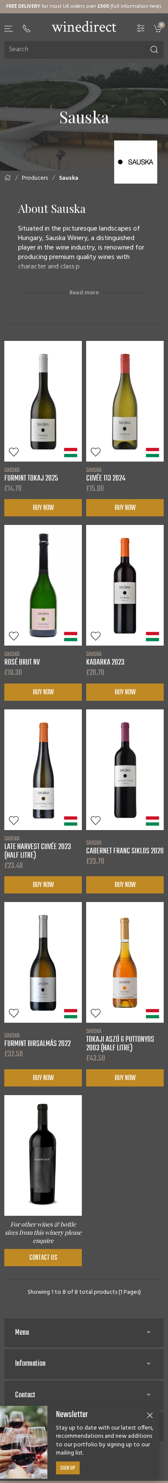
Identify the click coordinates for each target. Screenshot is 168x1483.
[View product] (43, 401)
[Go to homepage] (84, 26)
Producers (35, 178)
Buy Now (43, 508)
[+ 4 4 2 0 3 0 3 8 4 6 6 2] (26, 28)
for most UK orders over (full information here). (84, 6)
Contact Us (43, 1258)
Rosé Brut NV (22, 658)
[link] (159, 28)
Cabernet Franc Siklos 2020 (125, 847)
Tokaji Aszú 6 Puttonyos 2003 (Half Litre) (120, 1040)
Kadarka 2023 (105, 658)
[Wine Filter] (141, 28)
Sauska (68, 178)
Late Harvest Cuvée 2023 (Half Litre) (37, 847)
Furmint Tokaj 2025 (31, 474)
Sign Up (67, 1468)
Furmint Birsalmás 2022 (37, 1040)
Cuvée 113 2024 (105, 474)
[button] (9, 28)
